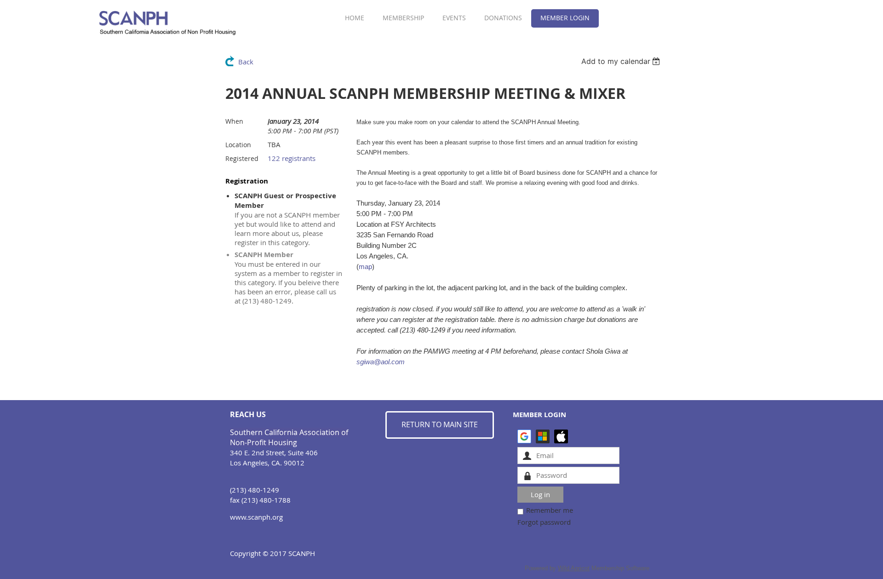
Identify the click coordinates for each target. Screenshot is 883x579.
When (234, 121)
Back (245, 61)
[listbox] (622, 61)
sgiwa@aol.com (380, 362)
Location (238, 144)
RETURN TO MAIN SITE (439, 424)
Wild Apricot (574, 568)
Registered (241, 158)
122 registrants (291, 158)
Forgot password (544, 522)
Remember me (549, 510)
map (365, 266)
